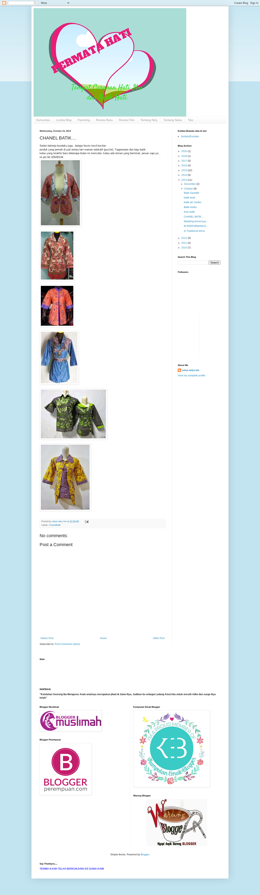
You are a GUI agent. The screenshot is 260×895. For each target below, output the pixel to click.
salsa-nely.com (190, 370)
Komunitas (43, 120)
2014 (184, 175)
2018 (184, 156)
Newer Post (47, 638)
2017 (184, 160)
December (190, 184)
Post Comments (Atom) (67, 644)
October (189, 188)
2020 (184, 151)
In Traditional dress (194, 231)
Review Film (126, 120)
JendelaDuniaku (190, 136)
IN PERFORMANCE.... (196, 226)
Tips (190, 120)
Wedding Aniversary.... (196, 221)
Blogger (145, 854)
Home (103, 638)
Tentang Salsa (173, 120)
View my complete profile (191, 375)
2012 (184, 238)
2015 (184, 170)
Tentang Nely (149, 120)
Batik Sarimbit (191, 193)
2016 (184, 165)
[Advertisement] (190, 322)
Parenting (84, 120)
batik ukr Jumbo (192, 202)
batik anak (189, 197)
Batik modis (190, 207)
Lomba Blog (64, 120)
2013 (184, 180)
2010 (184, 247)
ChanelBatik (55, 525)
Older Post (159, 638)
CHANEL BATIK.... (194, 216)
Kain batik (189, 211)
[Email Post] (86, 521)
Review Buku (104, 120)
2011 (184, 243)
